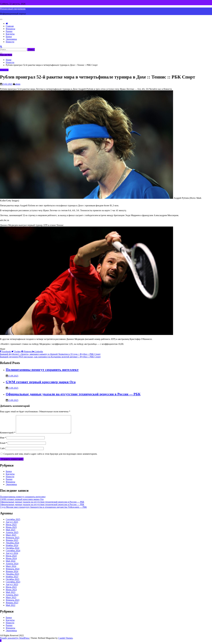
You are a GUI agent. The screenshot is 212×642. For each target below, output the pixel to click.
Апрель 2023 (12, 595)
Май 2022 (10, 605)
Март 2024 (11, 566)
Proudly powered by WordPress (15, 638)
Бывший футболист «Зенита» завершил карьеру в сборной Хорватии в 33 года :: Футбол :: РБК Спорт (50, 354)
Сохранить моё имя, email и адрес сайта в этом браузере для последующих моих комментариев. (50, 454)
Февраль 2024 (12, 569)
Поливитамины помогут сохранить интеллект (42, 370)
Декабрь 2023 (12, 574)
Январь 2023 (12, 602)
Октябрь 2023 (12, 579)
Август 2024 (12, 553)
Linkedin (38, 351)
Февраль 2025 (12, 537)
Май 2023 (10, 592)
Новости (10, 41)
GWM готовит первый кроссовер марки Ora (41, 382)
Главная (10, 26)
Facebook (6, 351)
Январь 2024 (12, 571)
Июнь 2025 (11, 527)
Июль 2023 (11, 587)
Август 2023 (12, 584)
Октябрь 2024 (12, 548)
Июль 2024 (11, 556)
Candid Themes (65, 638)
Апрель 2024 (12, 563)
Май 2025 (10, 530)
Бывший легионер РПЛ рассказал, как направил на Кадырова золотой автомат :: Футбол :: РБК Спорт (50, 356)
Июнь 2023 (11, 589)
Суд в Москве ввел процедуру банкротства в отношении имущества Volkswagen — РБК (43, 507)
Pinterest (27, 351)
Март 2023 (11, 597)
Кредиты (10, 34)
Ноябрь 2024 (12, 545)
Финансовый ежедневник (13, 9)
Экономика (11, 39)
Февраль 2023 (12, 600)
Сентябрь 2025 (13, 519)
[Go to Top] (0, 640)
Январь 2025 (12, 540)
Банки (9, 36)
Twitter (17, 351)
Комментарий (7, 432)
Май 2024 (10, 561)
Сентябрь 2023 (13, 582)
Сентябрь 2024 (13, 550)
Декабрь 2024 (12, 543)
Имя (3, 437)
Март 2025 (11, 535)
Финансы (10, 28)
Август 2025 (12, 522)
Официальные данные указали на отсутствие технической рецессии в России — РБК (73, 394)
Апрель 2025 (12, 532)
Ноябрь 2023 (12, 576)
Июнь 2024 (11, 558)
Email (3, 443)
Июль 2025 (11, 524)
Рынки (9, 31)
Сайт (2, 448)
